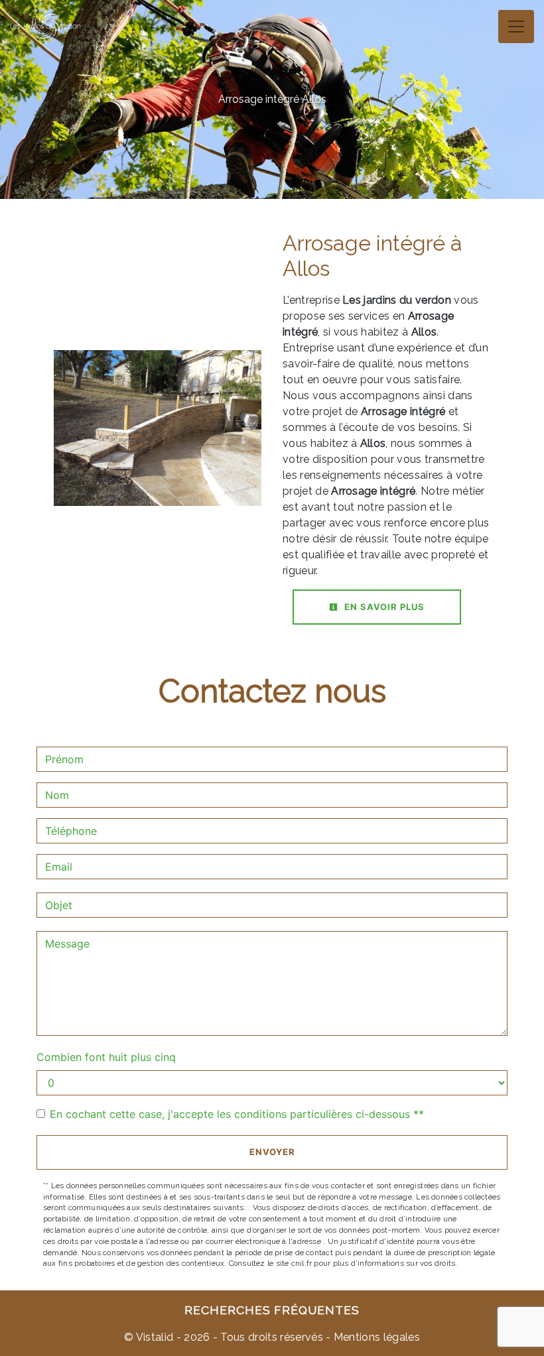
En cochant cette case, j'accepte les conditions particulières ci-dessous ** (237, 1114)
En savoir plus (383, 606)
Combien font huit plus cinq (106, 1057)
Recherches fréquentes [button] (272, 1310)
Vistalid (155, 1337)
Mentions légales (375, 1337)
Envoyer (272, 1151)
